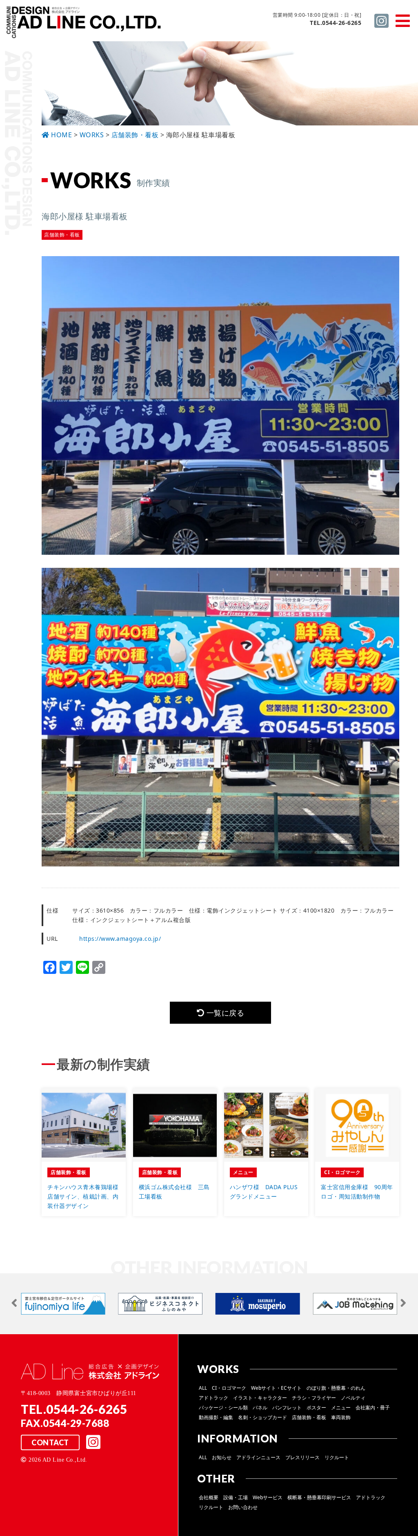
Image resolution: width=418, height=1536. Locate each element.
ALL (203, 1387)
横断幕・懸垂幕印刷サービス (319, 1497)
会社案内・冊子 (373, 1407)
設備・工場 (235, 1497)
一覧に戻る (224, 1013)
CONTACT (50, 1442)
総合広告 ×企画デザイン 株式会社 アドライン (84, 24)
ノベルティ (353, 1397)
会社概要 (208, 1497)
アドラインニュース (258, 1457)
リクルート (337, 1457)
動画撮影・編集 (216, 1417)
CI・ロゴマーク (229, 1387)
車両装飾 (341, 1417)
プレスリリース (302, 1457)
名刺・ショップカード (262, 1417)
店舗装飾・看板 (309, 1417)
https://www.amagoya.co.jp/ (120, 938)
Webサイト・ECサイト (276, 1387)
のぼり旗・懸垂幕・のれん (336, 1387)
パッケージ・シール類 (223, 1407)
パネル (260, 1407)
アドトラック (213, 1397)
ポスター (316, 1407)
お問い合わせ (243, 1507)
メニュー (341, 1407)
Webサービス (267, 1497)
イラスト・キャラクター (260, 1397)
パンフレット (287, 1407)
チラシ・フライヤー (314, 1397)
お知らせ (221, 1457)
